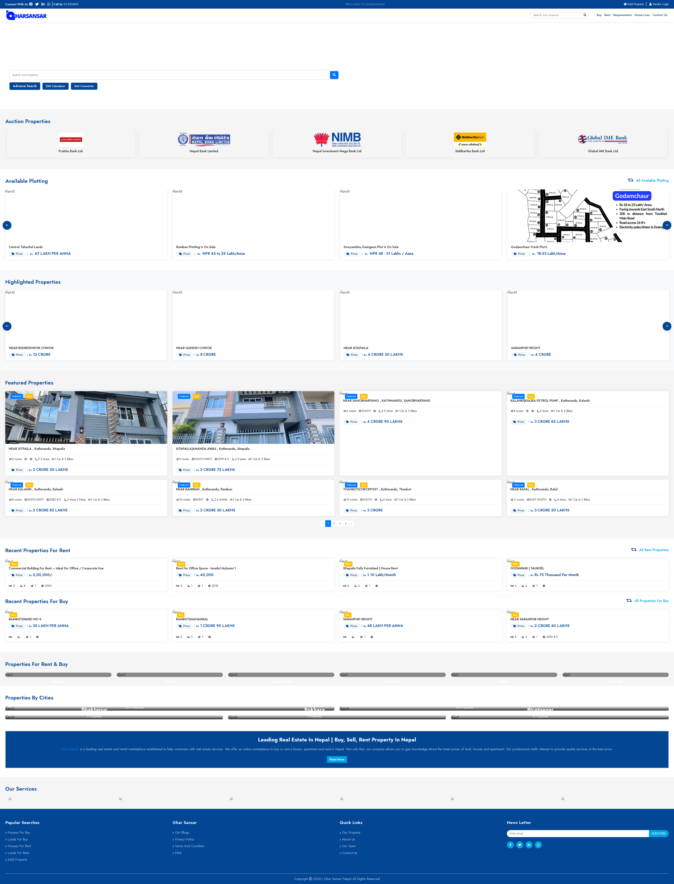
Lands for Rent (18, 852)
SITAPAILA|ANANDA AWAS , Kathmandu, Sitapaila (213, 448)
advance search (25, 86)
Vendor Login (660, 4)
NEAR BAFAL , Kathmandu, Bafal (534, 489)
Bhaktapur (94, 709)
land (170, 681)
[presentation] (7, 225)
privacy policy (184, 839)
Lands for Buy (17, 839)
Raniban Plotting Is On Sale (196, 247)
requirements (622, 15)
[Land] (170, 675)
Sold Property (17, 859)
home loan (642, 15)
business (392, 681)
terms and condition (189, 846)
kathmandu (134, 701)
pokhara (314, 709)
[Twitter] (519, 844)
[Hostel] (616, 675)
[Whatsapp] (538, 844)
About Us (348, 839)
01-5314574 (71, 4)
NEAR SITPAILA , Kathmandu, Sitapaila (37, 448)
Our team (348, 846)
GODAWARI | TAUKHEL (527, 568)
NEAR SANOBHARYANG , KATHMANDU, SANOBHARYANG (386, 400)
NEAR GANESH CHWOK (194, 348)
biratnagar (540, 709)
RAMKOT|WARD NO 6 (25, 619)
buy (599, 15)
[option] (60, 798)
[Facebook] (510, 844)
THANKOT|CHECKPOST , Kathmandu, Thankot (377, 489)
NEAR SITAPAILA (356, 348)
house (58, 681)
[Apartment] (281, 675)
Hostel (615, 681)
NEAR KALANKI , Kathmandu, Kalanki (36, 489)
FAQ (177, 852)
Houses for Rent (19, 846)
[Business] (393, 675)
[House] (58, 675)
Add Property (636, 4)
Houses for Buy (18, 832)
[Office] (504, 675)
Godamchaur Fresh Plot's (529, 247)
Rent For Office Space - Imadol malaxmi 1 (206, 568)
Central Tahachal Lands (26, 247)
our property (350, 832)
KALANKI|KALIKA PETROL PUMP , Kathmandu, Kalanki (550, 400)
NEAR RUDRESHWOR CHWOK (31, 348)
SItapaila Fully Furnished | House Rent (370, 568)
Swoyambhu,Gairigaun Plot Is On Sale (371, 247)
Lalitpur (464, 701)
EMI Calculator (55, 86)
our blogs (181, 832)
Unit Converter (84, 86)
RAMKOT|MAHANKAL (192, 619)
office (504, 681)
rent (607, 15)
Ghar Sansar (70, 749)
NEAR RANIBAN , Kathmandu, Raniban (204, 489)
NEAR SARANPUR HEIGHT (529, 619)
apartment (281, 681)
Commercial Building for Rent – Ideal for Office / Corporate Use (56, 568)
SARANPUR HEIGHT (525, 348)
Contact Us (660, 15)
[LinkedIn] (529, 844)
